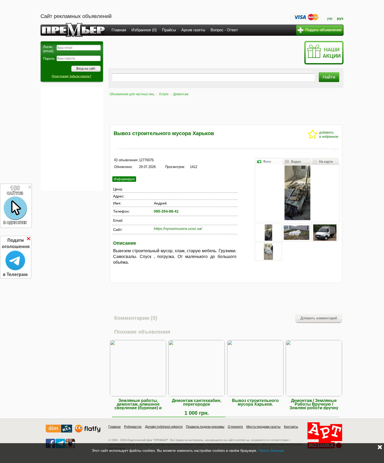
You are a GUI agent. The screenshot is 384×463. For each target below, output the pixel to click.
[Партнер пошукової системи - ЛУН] (87, 431)
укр (330, 18)
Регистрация (60, 76)
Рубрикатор (133, 427)
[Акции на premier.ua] (324, 63)
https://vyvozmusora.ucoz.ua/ (178, 228)
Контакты (291, 427)
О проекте (235, 427)
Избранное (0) (144, 30)
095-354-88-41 (166, 211)
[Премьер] (73, 35)
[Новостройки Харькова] (59, 431)
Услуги (163, 94)
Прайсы (169, 30)
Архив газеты (193, 30)
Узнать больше (271, 450)
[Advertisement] (71, 139)
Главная (119, 30)
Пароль (49, 59)
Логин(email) (48, 49)
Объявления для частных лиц (132, 94)
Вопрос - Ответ (224, 30)
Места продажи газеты (263, 427)
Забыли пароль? (80, 76)
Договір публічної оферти (164, 427)
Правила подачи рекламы (205, 427)
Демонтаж (180, 94)
